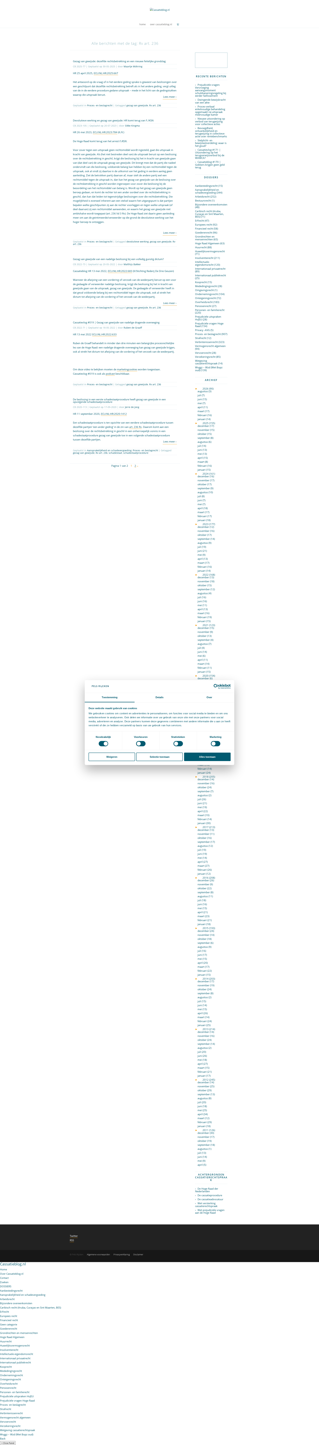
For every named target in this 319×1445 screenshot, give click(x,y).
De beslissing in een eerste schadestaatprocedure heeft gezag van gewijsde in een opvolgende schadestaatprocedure (119, 400)
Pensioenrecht (203, 306)
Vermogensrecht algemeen (210, 346)
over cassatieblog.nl (161, 24)
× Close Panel (7, 1443)
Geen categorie (8, 1324)
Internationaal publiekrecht (210, 275)
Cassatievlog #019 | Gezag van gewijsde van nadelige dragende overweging (116, 322)
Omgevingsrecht (204, 290)
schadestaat (115, 452)
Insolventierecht (204, 258)
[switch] (141, 743)
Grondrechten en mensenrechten (204, 238)
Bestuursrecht (203, 200)
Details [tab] (160, 697)
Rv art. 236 (155, 105)
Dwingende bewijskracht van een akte (210, 101)
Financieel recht (204, 228)
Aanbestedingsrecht (206, 185)
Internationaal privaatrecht (210, 268)
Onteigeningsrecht (205, 298)
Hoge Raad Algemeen (207, 243)
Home (3, 1269)
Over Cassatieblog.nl (11, 1273)
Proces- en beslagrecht (99, 105)
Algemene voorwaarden (98, 1254)
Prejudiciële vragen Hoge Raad (209, 325)
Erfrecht (199, 220)
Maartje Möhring (133, 66)
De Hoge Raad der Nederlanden (206, 1190)
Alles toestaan (207, 756)
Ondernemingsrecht (206, 294)
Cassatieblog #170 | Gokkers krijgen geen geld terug (210, 164)
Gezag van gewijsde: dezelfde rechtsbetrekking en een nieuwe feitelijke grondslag (119, 61)
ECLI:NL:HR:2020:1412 (114, 413)
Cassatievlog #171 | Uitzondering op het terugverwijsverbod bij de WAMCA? (209, 154)
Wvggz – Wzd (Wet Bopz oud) (208, 369)
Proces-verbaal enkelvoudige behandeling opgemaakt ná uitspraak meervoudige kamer (210, 110)
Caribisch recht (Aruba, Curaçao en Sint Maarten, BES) (209, 213)
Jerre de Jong (132, 407)
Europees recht (203, 224)
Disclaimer (138, 1254)
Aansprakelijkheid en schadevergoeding (109, 450)
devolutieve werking (137, 241)
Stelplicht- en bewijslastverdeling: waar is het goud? (210, 143)
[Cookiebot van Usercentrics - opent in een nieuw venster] (216, 686)
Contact (4, 1277)
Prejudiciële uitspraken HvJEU (208, 318)
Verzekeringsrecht (205, 356)
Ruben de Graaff (133, 327)
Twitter (74, 1236)
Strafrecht (200, 338)
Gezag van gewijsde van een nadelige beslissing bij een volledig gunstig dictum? (118, 259)
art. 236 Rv (135, 427)
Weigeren (111, 756)
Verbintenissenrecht (206, 342)
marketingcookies (127, 369)
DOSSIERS (5, 1286)
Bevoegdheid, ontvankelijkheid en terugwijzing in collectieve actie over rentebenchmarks (211, 132)
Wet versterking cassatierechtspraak (206, 1205)
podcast (110, 373)
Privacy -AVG (202, 330)
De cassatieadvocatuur (210, 1199)
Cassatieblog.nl (13, 1263)
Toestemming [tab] (109, 697)
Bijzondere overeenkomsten (211, 204)
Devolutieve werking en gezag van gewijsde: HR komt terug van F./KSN (113, 120)
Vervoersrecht (203, 352)
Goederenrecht (203, 232)
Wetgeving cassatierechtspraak (206, 362)
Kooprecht (201, 282)
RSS (72, 1240)
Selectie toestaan (159, 756)
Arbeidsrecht (202, 196)
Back (2, 1438)
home (142, 24)
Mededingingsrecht (206, 286)
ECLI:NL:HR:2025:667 (106, 73)
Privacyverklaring (121, 1254)
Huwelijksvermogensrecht (210, 251)
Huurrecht (201, 247)
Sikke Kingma (132, 125)
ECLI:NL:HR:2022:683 (120, 271)
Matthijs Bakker (132, 264)
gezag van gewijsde (137, 105)
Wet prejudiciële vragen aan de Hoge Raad (209, 1211)
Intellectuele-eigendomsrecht (204, 263)
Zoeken (4, 1282)
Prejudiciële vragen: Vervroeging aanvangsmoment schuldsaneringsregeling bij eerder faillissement (210, 90)
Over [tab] (209, 697)
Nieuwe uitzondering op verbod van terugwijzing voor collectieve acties (210, 121)
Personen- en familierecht (209, 310)
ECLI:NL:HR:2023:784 (105, 132)
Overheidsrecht (204, 302)
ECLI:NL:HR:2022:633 (104, 334)
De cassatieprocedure (210, 1195)
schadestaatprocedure (135, 452)
